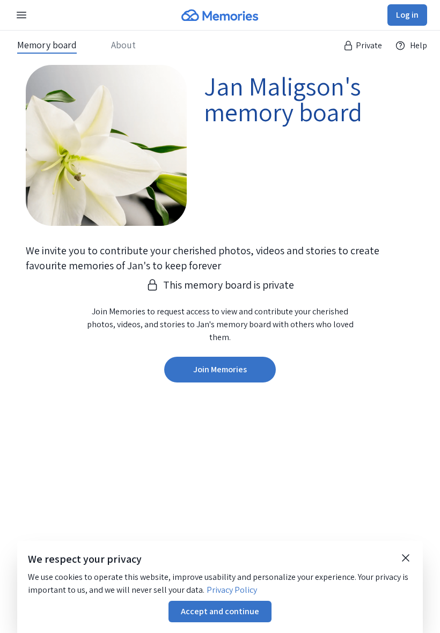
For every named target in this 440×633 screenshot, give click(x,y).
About (123, 45)
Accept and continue (220, 611)
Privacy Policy (232, 589)
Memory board (47, 45)
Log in (407, 14)
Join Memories (220, 369)
